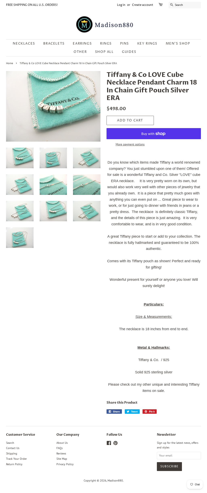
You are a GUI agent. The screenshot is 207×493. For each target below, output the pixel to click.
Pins (124, 43)
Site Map (61, 459)
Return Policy (14, 464)
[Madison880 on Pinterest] (115, 444)
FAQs (59, 448)
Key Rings (147, 43)
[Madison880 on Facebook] (109, 444)
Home (9, 63)
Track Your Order (16, 459)
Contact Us (12, 448)
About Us (62, 443)
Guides (129, 52)
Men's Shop (178, 43)
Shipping (11, 453)
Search (10, 443)
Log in (121, 5)
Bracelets (53, 43)
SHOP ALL (104, 52)
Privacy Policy (65, 464)
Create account (142, 5)
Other (80, 52)
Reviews (61, 453)
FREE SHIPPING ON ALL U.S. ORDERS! (32, 5)
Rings (106, 43)
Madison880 (115, 480)
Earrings (82, 43)
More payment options (130, 144)
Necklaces (24, 43)
